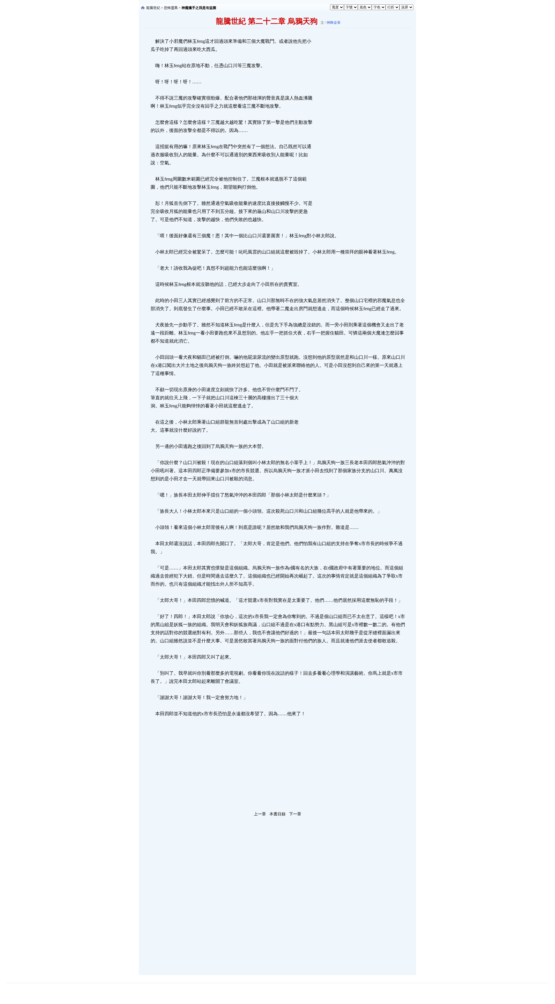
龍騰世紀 (153, 8)
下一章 (295, 814)
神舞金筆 (334, 23)
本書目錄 (277, 814)
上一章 (260, 814)
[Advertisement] (357, 124)
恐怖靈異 (171, 8)
